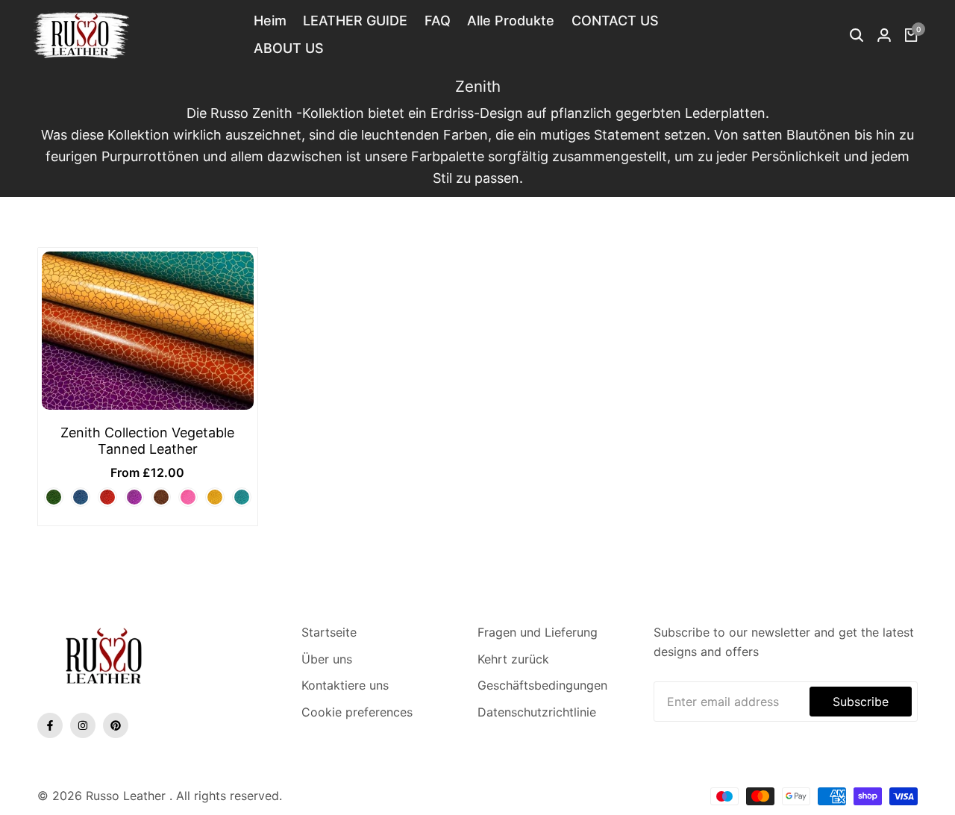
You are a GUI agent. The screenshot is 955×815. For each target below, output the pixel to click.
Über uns (326, 659)
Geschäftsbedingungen (542, 685)
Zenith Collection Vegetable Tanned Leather (147, 441)
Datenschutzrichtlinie (537, 712)
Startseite (329, 632)
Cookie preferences (357, 712)
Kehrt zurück (513, 659)
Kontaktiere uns (345, 685)
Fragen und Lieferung (538, 632)
